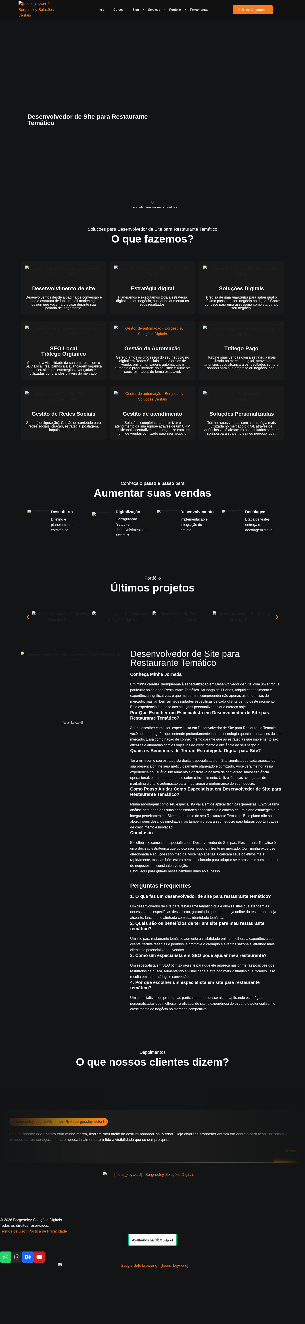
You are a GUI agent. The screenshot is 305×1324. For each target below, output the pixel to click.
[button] (28, 617)
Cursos (118, 9)
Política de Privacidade (47, 1231)
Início (100, 9)
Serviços (154, 9)
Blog (136, 9)
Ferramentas (199, 9)
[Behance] (27, 1257)
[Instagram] (16, 1257)
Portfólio (175, 9)
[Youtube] (39, 1257)
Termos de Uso (12, 1231)
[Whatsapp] (5, 1257)
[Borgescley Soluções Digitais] (36, 9)
